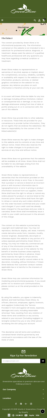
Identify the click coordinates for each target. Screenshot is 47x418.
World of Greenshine (27, 409)
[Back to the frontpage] (16, 30)
